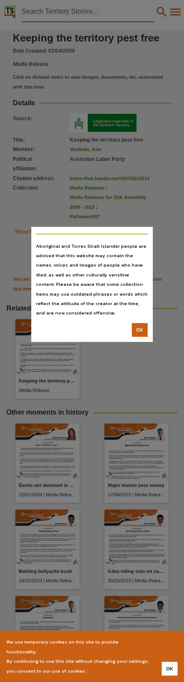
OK (139, 330)
